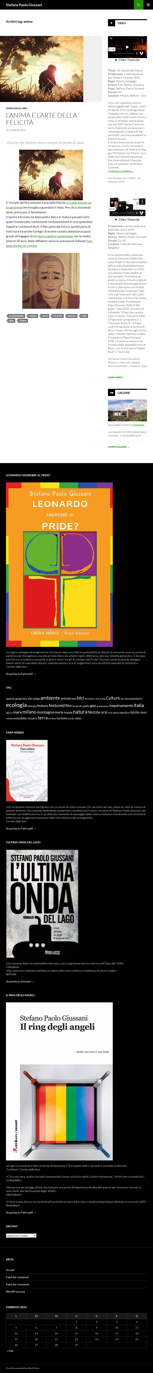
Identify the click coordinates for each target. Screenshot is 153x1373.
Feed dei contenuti (17, 1277)
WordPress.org (15, 1291)
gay (93, 705)
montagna (45, 712)
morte (59, 712)
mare (17, 712)
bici (80, 698)
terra (23, 320)
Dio (122, 698)
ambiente (50, 698)
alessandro (16, 316)
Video (122, 23)
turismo (62, 718)
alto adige (34, 698)
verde (71, 718)
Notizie (94, 712)
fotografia (77, 706)
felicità (57, 316)
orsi (84, 316)
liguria (9, 712)
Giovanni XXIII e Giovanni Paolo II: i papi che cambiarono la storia (124, 362)
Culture (113, 698)
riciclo (134, 712)
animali (66, 698)
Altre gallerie (118, 446)
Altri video (117, 377)
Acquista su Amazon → (20, 981)
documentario (133, 698)
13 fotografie (137, 424)
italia (139, 705)
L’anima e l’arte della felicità (41, 118)
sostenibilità (20, 718)
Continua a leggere (121, 171)
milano (29, 712)
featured (57, 705)
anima (33, 316)
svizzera (32, 718)
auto (73, 698)
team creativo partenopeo (55, 236)
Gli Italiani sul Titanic (122, 178)
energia (32, 706)
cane (96, 698)
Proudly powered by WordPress (22, 1368)
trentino (52, 718)
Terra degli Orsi (16, 108)
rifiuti (143, 712)
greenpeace (103, 706)
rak (11, 320)
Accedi (10, 1270)
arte (45, 316)
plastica (124, 712)
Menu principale (148, 5)
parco (116, 712)
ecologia (16, 704)
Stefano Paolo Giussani (24, 5)
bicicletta (89, 698)
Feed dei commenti (17, 1284)
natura (80, 712)
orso (110, 712)
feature (42, 706)
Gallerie (124, 392)
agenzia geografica (16, 698)
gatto (86, 706)
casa (102, 698)
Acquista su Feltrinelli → (21, 673)
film (68, 705)
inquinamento (121, 705)
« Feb (10, 1350)
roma (9, 718)
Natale (68, 712)
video (78, 718)
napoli (72, 316)
